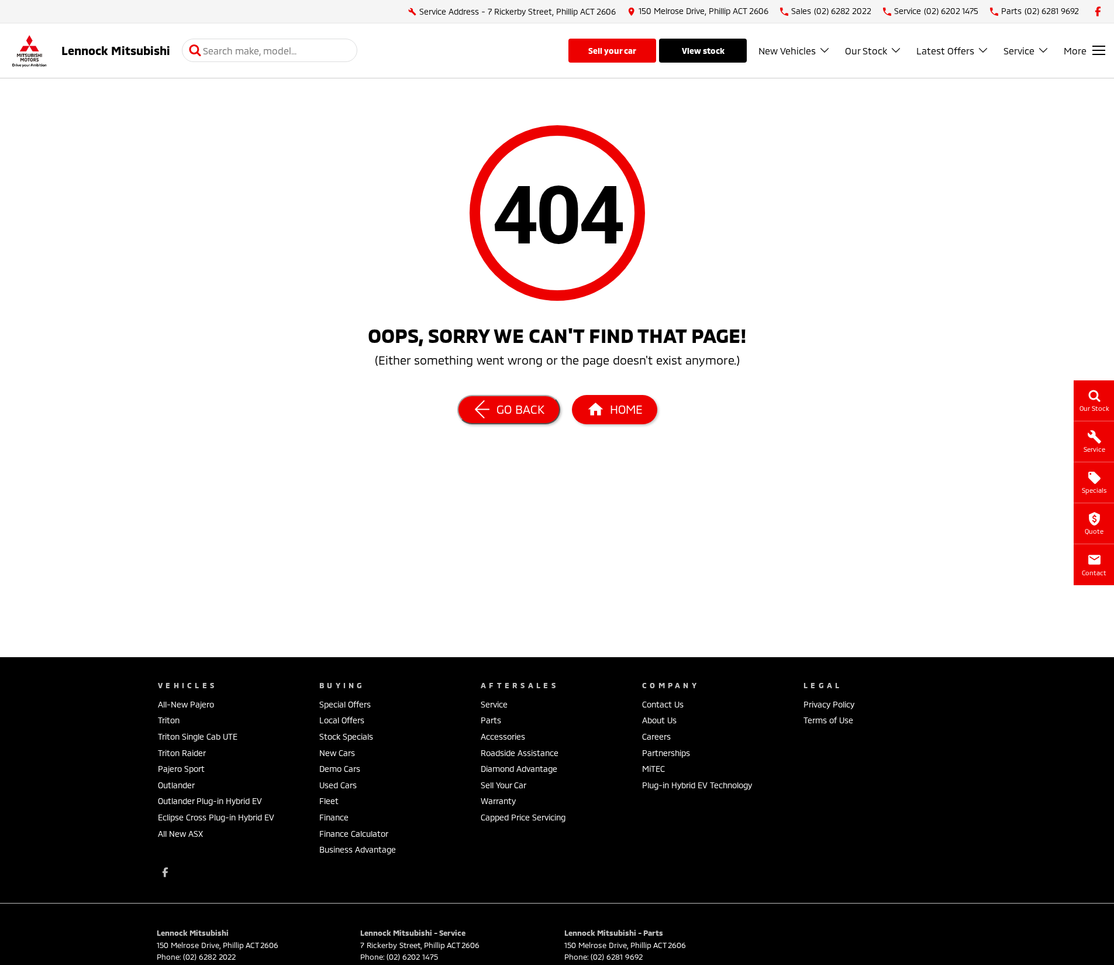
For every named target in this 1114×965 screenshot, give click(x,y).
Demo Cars (339, 769)
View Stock (703, 51)
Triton (169, 720)
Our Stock (866, 50)
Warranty (498, 801)
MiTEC (653, 769)
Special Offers (345, 704)
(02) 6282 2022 (209, 956)
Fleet (329, 801)
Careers (656, 736)
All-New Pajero (186, 704)
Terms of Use (828, 720)
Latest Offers (945, 50)
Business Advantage (357, 849)
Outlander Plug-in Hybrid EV (210, 801)
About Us (659, 720)
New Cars (337, 753)
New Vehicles (787, 50)
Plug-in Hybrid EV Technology (697, 785)
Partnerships (666, 753)
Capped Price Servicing (523, 817)
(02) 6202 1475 (412, 956)
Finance (334, 817)
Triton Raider (182, 753)
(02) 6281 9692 (617, 956)
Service (1018, 50)
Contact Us (663, 704)
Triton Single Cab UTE (197, 736)
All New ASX (180, 834)
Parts (491, 720)
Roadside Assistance (519, 753)
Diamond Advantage (519, 769)
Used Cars (338, 785)
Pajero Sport (181, 769)
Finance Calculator (353, 834)
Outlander (176, 785)
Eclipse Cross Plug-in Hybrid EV (216, 817)
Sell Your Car (612, 51)
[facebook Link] (1098, 11)
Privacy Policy (828, 704)
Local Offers (341, 720)
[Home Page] (29, 50)
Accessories (503, 736)
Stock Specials (346, 736)
